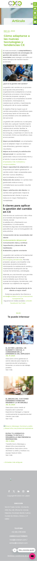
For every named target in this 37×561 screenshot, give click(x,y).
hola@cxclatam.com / (18, 540)
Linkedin (28, 301)
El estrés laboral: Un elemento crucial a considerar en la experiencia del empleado (18, 351)
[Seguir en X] (14, 491)
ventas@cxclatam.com (11, 296)
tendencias (18, 260)
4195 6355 (22, 532)
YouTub (21, 303)
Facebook (14, 303)
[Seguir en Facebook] (9, 491)
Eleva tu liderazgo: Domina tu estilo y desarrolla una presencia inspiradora (18, 436)
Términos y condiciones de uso (18, 556)
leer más (9, 370)
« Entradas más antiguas (13, 462)
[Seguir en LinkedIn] (19, 491)
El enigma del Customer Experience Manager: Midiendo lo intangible (17, 401)
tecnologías (7, 260)
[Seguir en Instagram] (23, 491)
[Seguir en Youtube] (28, 491)
